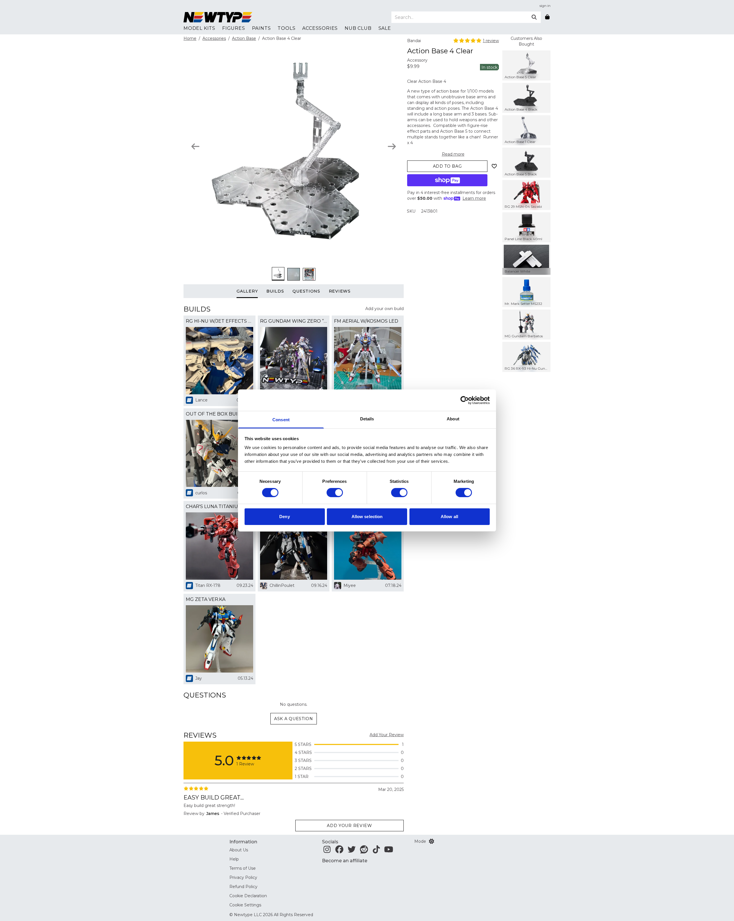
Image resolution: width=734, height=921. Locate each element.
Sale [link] (384, 28)
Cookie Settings (245, 905)
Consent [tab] (281, 419)
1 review (491, 40)
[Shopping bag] (547, 17)
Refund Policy (243, 886)
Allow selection (367, 516)
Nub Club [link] (358, 28)
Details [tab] (367, 418)
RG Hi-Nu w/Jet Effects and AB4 (219, 321)
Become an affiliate (344, 860)
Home (190, 38)
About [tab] (453, 418)
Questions (306, 291)
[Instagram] (327, 851)
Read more (453, 154)
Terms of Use (242, 868)
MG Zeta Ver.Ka (205, 599)
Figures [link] (233, 28)
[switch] (335, 492)
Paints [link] (261, 28)
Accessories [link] (320, 28)
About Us (238, 850)
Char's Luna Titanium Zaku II (219, 506)
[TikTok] (376, 851)
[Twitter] (352, 851)
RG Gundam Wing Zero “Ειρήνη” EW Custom (293, 321)
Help (234, 859)
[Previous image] (195, 146)
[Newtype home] (218, 17)
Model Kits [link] (199, 28)
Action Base (244, 38)
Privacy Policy (243, 877)
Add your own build (384, 308)
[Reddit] (364, 851)
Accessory (417, 60)
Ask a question (293, 718)
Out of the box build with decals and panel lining (219, 414)
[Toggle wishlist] (494, 166)
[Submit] (534, 17)
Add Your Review (387, 734)
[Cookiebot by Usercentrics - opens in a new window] (465, 400)
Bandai (414, 40)
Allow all (449, 516)
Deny (284, 516)
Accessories (214, 38)
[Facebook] (339, 851)
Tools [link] (286, 28)
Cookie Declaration (248, 895)
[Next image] (391, 146)
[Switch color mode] (431, 841)
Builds (275, 291)
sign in (545, 5)
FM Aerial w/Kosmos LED (366, 321)
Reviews (340, 291)
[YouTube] (389, 851)
